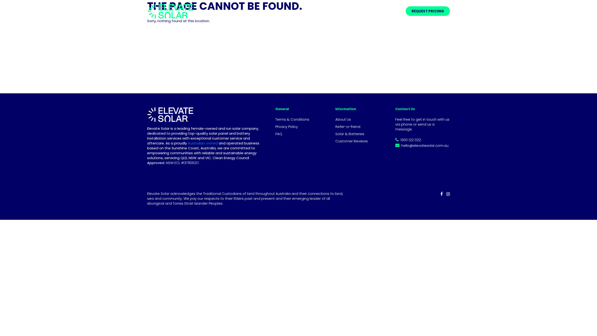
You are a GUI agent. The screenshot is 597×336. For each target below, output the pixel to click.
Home (300, 11)
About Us (343, 119)
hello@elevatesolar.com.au (424, 145)
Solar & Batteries (349, 133)
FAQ (278, 133)
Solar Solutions (325, 11)
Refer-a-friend (385, 11)
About (355, 11)
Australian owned (202, 143)
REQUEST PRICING (428, 11)
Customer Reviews (351, 141)
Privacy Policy (286, 126)
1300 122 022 (410, 139)
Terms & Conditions (292, 119)
